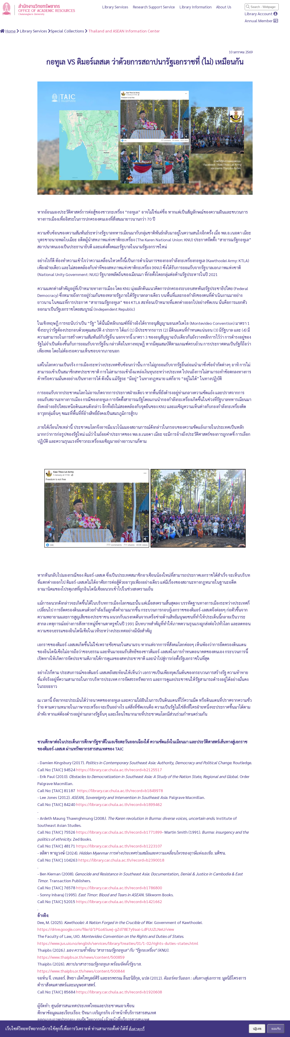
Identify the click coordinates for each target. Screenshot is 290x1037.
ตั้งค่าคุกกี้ (137, 1029)
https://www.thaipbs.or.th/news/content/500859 (81, 957)
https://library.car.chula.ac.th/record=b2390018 (121, 859)
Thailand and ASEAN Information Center (123, 30)
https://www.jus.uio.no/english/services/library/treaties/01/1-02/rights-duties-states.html (117, 943)
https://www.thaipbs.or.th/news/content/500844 (81, 970)
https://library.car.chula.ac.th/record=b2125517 (119, 769)
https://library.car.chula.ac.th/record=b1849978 (120, 790)
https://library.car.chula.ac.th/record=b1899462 (119, 804)
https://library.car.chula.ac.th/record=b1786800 (119, 887)
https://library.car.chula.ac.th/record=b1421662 (119, 901)
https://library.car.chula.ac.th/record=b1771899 (119, 832)
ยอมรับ (275, 1028)
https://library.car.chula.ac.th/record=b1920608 (119, 991)
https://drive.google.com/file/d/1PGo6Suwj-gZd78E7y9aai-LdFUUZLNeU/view (105, 929)
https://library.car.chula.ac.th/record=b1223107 (119, 845)
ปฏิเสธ (257, 1028)
